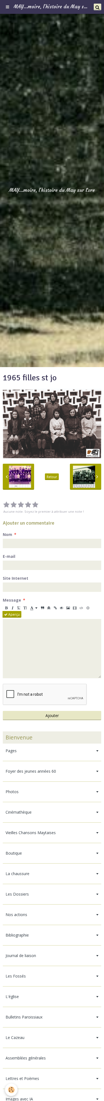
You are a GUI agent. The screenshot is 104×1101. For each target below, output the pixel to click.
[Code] (81, 607)
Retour (52, 477)
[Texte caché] (61, 607)
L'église (12, 996)
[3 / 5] (21, 504)
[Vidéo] (74, 607)
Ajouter (52, 715)
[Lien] (55, 607)
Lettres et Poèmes (22, 1078)
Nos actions (16, 914)
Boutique (14, 853)
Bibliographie (17, 935)
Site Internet (15, 578)
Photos (12, 791)
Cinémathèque (19, 812)
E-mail (9, 556)
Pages (11, 750)
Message (12, 600)
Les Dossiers (17, 894)
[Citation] (42, 607)
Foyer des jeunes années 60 (31, 771)
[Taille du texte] (25, 607)
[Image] (68, 607)
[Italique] (12, 607)
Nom (7, 534)
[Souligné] (19, 607)
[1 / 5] (6, 504)
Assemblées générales (26, 1058)
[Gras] (6, 607)
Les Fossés (16, 976)
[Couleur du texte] (34, 607)
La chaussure (17, 873)
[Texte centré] (48, 607)
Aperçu (13, 614)
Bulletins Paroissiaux (24, 1017)
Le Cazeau (15, 1037)
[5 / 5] (35, 504)
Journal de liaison (21, 955)
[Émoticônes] (88, 607)
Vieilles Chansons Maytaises (31, 832)
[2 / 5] (14, 504)
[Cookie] (11, 1090)
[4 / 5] (28, 504)
